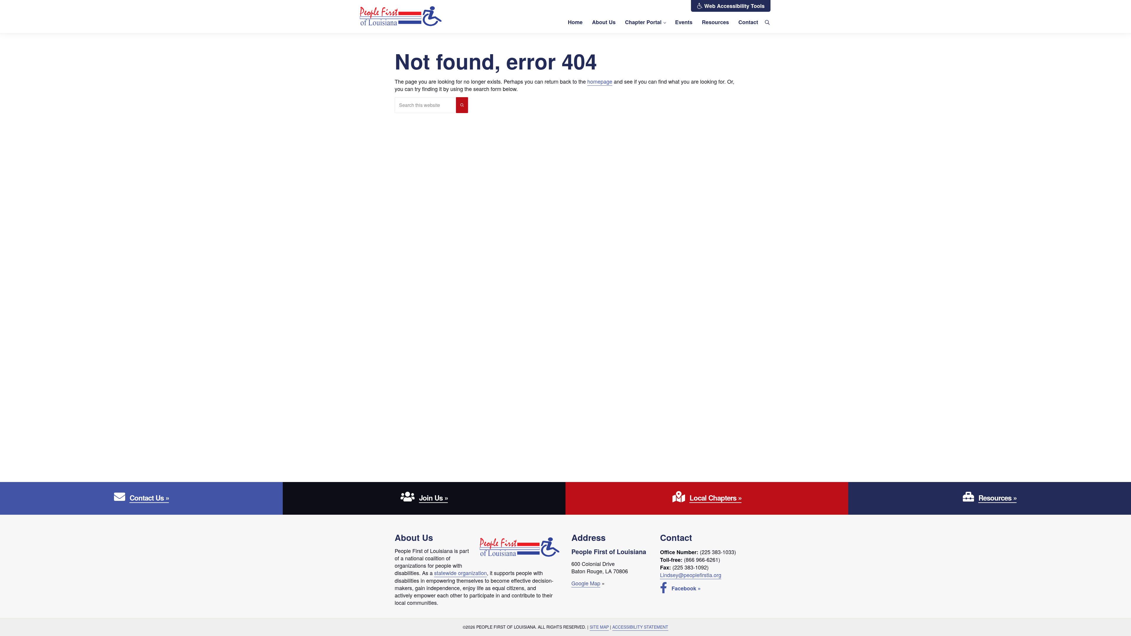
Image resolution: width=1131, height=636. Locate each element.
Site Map (599, 627)
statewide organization (460, 573)
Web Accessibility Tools (734, 6)
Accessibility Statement (640, 627)
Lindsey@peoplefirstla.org (690, 575)
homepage (599, 81)
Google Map (585, 583)
